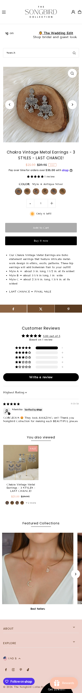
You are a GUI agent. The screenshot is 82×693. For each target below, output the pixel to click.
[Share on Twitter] (41, 309)
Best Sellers (37, 608)
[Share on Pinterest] (68, 309)
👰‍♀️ (41, 33)
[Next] (72, 104)
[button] (36, 176)
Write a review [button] (41, 377)
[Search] (74, 53)
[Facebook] (6, 670)
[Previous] (9, 104)
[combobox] (41, 53)
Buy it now (41, 240)
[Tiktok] (28, 670)
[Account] (73, 12)
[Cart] (79, 12)
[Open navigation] (10, 12)
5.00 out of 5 (51, 336)
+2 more (30, 502)
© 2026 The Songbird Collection (25, 687)
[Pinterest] (21, 670)
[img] (11, 404)
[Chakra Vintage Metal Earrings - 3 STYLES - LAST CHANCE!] (20, 462)
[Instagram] (13, 670)
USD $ (12, 658)
